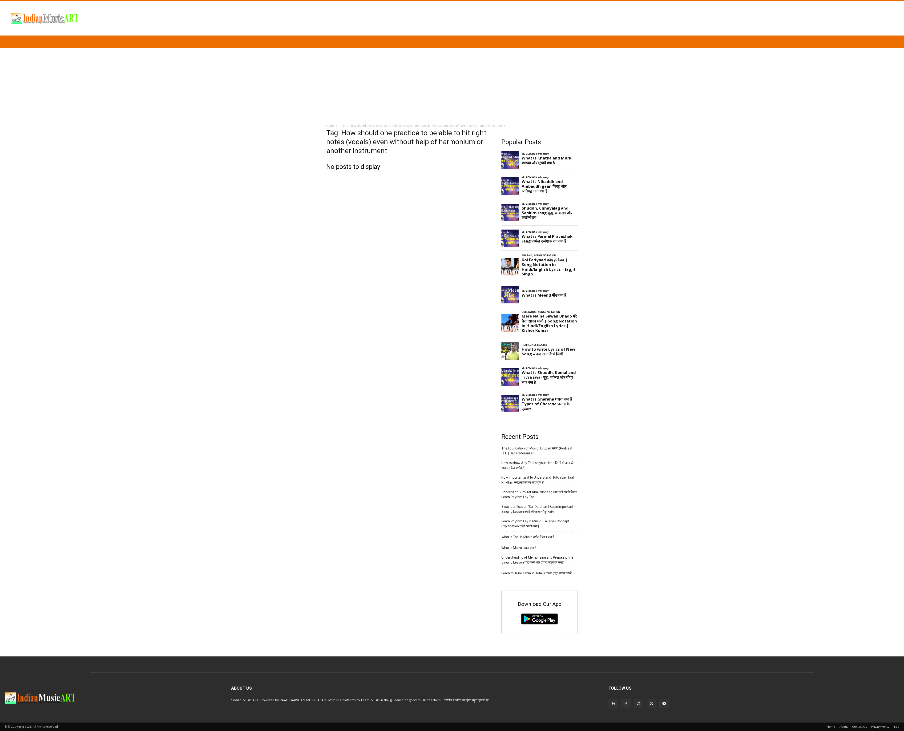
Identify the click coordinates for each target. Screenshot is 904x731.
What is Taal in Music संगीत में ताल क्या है (527, 537)
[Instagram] (638, 703)
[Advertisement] (452, 83)
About (843, 727)
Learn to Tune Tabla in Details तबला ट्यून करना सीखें (536, 573)
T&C (896, 727)
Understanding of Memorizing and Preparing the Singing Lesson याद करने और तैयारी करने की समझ (537, 560)
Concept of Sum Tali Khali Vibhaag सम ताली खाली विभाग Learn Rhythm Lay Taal (539, 494)
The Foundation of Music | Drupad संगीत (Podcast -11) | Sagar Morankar (536, 450)
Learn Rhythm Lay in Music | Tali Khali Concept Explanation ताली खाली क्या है (535, 523)
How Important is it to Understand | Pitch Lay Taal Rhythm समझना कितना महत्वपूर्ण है (537, 480)
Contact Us (859, 727)
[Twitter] (651, 703)
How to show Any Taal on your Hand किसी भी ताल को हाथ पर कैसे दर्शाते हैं (537, 465)
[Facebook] (626, 703)
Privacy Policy (880, 727)
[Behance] (613, 703)
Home (330, 126)
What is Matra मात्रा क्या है (518, 548)
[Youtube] (664, 703)
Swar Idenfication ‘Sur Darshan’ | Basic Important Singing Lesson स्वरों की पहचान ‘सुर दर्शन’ (537, 509)
